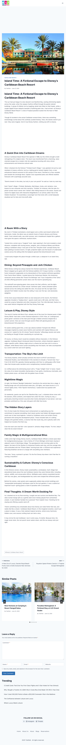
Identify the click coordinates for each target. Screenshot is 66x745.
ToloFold (8, 88)
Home (19, 731)
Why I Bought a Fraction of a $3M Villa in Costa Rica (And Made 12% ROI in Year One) (31, 690)
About (32, 731)
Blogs (37, 731)
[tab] (29, 622)
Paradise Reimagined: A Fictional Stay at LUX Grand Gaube (48, 608)
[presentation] (16, 592)
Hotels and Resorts (10, 77)
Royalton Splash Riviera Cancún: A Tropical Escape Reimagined (50, 563)
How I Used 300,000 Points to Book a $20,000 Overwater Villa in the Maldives (29, 694)
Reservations (45, 731)
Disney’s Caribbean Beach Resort (14, 552)
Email (26, 664)
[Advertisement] (33, 21)
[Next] (61, 602)
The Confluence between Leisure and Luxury (18, 698)
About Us (25, 731)
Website (48, 664)
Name (5, 664)
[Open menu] (62, 3)
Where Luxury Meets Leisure (13, 703)
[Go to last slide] (4, 602)
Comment (6, 643)
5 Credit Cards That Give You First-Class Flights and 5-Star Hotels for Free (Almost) (31, 685)
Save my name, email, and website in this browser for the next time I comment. (27, 669)
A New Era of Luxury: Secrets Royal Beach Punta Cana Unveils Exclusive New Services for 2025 (16, 564)
